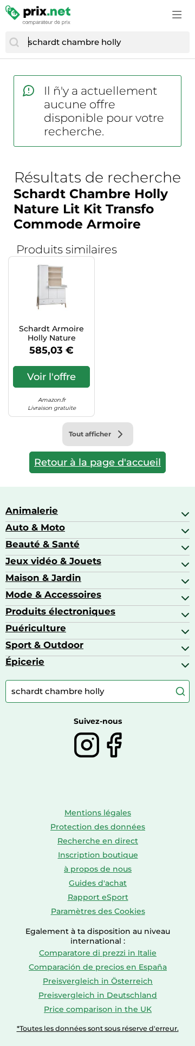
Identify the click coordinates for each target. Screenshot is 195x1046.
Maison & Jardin (43, 577)
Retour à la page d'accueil (97, 462)
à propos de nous (98, 869)
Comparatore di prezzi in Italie (98, 953)
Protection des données (97, 827)
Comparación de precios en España (98, 967)
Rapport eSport (98, 897)
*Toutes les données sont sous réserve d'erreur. (98, 1028)
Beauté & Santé (42, 544)
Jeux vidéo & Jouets (53, 560)
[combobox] (106, 42)
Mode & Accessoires (53, 594)
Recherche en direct (97, 841)
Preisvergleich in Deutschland (97, 995)
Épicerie (24, 661)
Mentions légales (97, 813)
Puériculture (35, 628)
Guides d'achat (98, 883)
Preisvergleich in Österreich (98, 981)
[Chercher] (14, 42)
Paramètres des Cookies (98, 911)
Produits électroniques (60, 611)
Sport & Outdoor (44, 644)
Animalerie (31, 510)
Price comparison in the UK (98, 1009)
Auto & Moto (35, 527)
